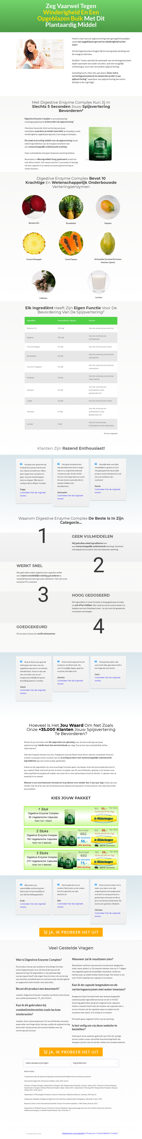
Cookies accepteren (109, 1136)
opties (62, 1137)
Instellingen (127, 1136)
